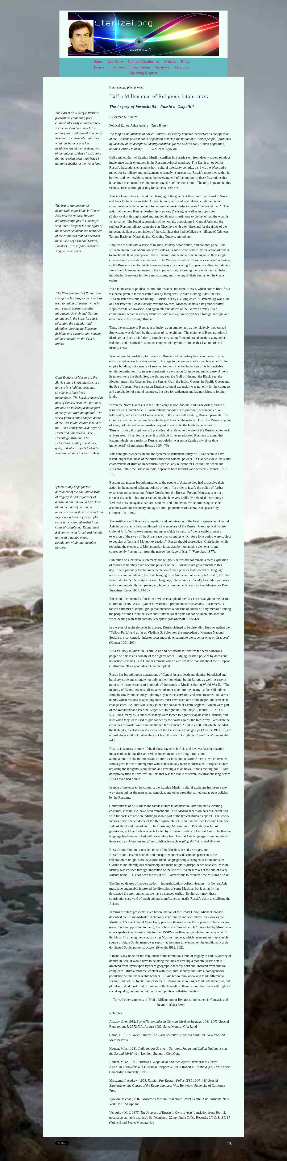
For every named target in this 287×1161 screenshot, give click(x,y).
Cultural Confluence (143, 61)
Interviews (117, 67)
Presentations (140, 67)
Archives (162, 67)
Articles (170, 61)
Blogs (185, 61)
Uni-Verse (115, 61)
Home (98, 61)
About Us (181, 67)
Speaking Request (143, 73)
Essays (99, 67)
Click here (176, 1004)
